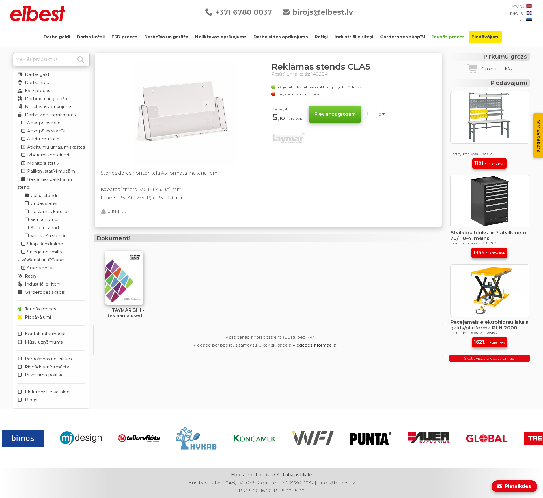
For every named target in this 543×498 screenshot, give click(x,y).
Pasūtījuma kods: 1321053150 (473, 332)
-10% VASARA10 (538, 135)
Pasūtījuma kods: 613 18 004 (473, 243)
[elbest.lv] (37, 19)
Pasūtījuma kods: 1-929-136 (472, 154)
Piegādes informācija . (318, 345)
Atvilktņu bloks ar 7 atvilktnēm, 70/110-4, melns (488, 235)
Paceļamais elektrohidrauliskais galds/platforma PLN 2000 (489, 324)
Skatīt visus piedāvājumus (489, 358)
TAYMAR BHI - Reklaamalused (125, 313)
